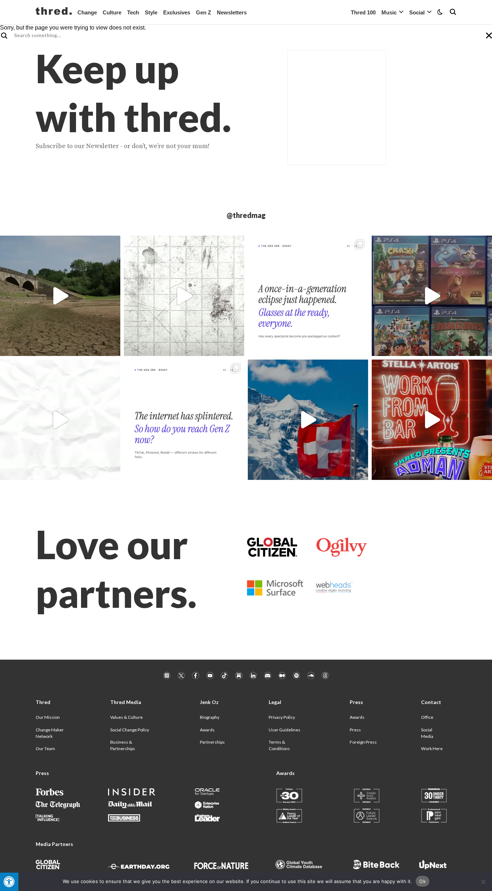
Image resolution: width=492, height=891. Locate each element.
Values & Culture (126, 717)
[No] (483, 881)
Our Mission (48, 717)
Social (417, 12)
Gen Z (203, 12)
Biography (209, 717)
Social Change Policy (129, 729)
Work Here (432, 748)
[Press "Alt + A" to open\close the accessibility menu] (9, 882)
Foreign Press (363, 742)
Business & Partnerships (122, 745)
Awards (207, 729)
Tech (133, 12)
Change (87, 12)
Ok (422, 881)
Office (427, 717)
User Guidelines (284, 729)
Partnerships (212, 742)
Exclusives (176, 12)
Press (355, 729)
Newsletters (232, 12)
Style (151, 12)
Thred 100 (363, 12)
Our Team (45, 748)
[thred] (54, 12)
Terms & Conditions (279, 745)
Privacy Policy (282, 717)
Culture (112, 12)
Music (389, 12)
